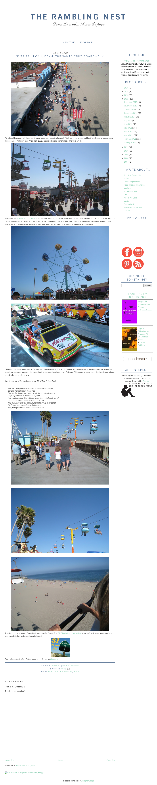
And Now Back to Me (132, 175)
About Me (69, 43)
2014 (126, 91)
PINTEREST (75, 665)
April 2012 (128, 132)
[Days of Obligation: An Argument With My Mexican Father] (129, 350)
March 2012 (129, 135)
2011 (126, 147)
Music (126, 201)
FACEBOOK (56, 665)
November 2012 (131, 106)
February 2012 (130, 139)
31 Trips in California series (69, 633)
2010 (126, 151)
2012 (126, 99)
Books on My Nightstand (137, 295)
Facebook (54, 659)
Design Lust (129, 204)
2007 (126, 162)
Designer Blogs (87, 781)
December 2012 (131, 102)
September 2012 (131, 113)
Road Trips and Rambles (60, 671)
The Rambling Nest (78, 17)
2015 (126, 88)
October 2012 (129, 109)
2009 (126, 155)
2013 (126, 95)
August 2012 (129, 117)
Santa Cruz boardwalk (26, 218)
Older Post (111, 760)
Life (125, 195)
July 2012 (128, 120)
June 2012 (128, 124)
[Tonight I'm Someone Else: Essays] (129, 323)
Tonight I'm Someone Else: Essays (144, 304)
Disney (127, 211)
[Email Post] (68, 668)
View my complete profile (136, 61)
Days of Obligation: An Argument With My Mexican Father (144, 334)
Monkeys (127, 188)
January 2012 (130, 143)
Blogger (146, 381)
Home (60, 760)
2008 (126, 158)
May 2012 (128, 128)
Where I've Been (130, 198)
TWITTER (65, 665)
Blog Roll (86, 43)
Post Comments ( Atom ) (26, 765)
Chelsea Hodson (146, 310)
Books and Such (130, 191)
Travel (76, 671)
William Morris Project (133, 207)
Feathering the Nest (132, 182)
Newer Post (10, 760)
